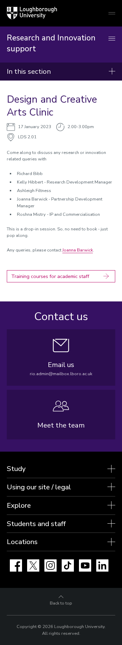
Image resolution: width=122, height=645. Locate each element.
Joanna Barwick (77, 250)
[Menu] (111, 39)
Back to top (61, 603)
